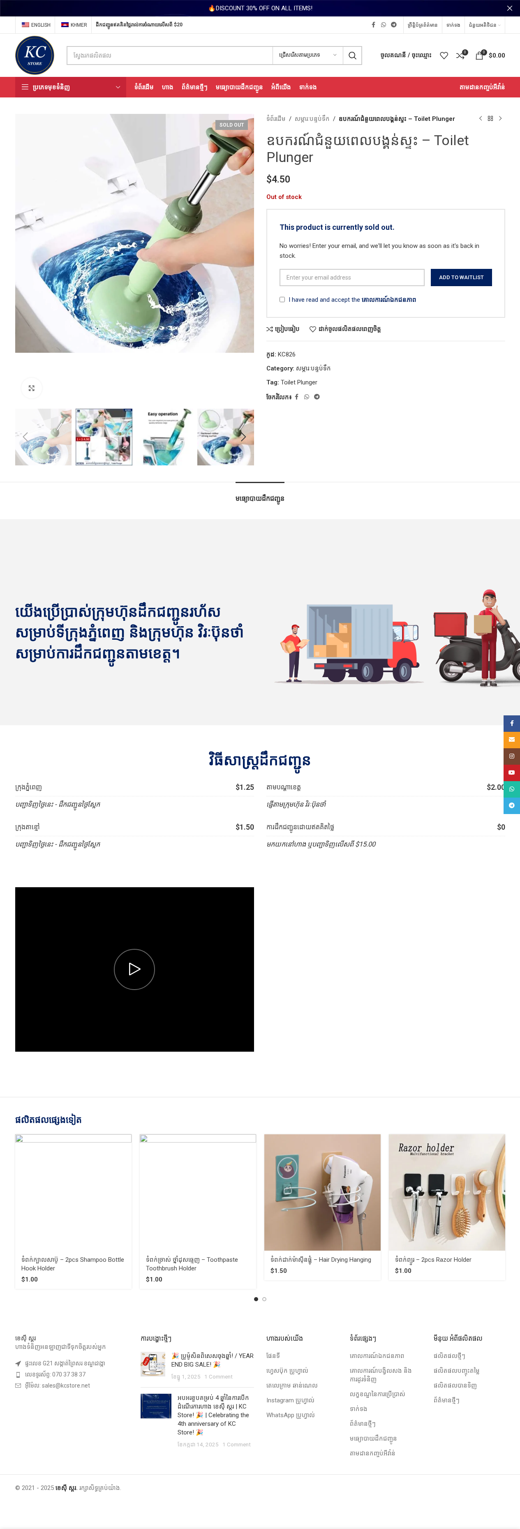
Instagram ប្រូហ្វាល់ (290, 1400)
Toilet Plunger (299, 382)
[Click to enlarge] (31, 388)
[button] (25, 437)
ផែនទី (273, 1356)
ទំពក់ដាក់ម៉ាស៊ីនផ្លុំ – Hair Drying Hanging (320, 1259)
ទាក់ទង (358, 1409)
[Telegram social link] (393, 24)
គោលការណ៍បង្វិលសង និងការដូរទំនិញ (381, 1375)
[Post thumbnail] (153, 1366)
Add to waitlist (461, 277)
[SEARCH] (352, 55)
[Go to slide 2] (264, 1299)
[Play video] (134, 969)
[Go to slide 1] (256, 1299)
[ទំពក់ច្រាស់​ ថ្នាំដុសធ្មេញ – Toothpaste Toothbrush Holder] (198, 1192)
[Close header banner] (509, 8)
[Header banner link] (260, 8)
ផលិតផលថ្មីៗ (449, 1356)
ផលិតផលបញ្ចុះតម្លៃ (457, 1370)
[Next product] (500, 119)
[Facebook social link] (374, 24)
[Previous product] (480, 119)
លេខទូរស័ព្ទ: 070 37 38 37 (55, 1374)
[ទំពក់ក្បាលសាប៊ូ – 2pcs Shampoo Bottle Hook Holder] (73, 1192)
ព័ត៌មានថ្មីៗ (363, 1423)
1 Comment (218, 1376)
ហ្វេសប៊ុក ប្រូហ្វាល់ (287, 1370)
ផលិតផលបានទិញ (455, 1385)
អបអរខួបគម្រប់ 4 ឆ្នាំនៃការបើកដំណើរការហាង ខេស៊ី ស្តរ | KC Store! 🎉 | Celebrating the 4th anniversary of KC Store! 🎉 (213, 1415)
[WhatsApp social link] (383, 24)
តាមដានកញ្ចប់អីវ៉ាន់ (372, 1453)
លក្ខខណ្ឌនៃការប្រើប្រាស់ (377, 1394)
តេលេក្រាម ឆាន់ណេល (292, 1385)
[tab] (260, 494)
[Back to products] (490, 119)
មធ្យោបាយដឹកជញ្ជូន (373, 1438)
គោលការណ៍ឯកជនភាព (389, 299)
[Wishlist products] (444, 55)
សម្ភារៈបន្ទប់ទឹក (312, 119)
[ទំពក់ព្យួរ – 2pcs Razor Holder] (447, 1192)
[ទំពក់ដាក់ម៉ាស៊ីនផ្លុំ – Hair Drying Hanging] (322, 1192)
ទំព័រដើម (276, 119)
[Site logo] (34, 54)
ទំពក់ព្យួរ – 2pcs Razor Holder (433, 1259)
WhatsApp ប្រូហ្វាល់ (290, 1415)
